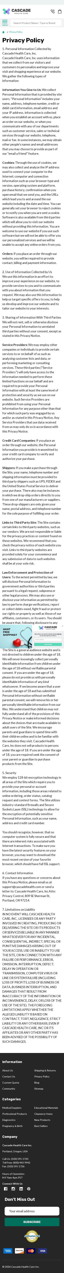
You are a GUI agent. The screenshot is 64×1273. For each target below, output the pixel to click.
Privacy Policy (41, 1076)
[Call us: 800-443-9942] (52, 11)
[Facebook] (5, 1188)
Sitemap (38, 1088)
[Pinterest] (28, 1188)
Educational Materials (46, 1107)
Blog (36, 1082)
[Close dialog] (62, 626)
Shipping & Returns (45, 1070)
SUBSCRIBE (48, 644)
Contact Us (8, 1076)
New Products (42, 1119)
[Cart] (60, 11)
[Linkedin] (21, 1188)
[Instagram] (13, 1188)
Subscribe (32, 1222)
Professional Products (14, 1113)
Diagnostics (8, 1119)
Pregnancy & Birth (12, 1125)
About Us (7, 1070)
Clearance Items (43, 1113)
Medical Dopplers (12, 1107)
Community (8, 1088)
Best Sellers (41, 1125)
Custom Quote (10, 1082)
